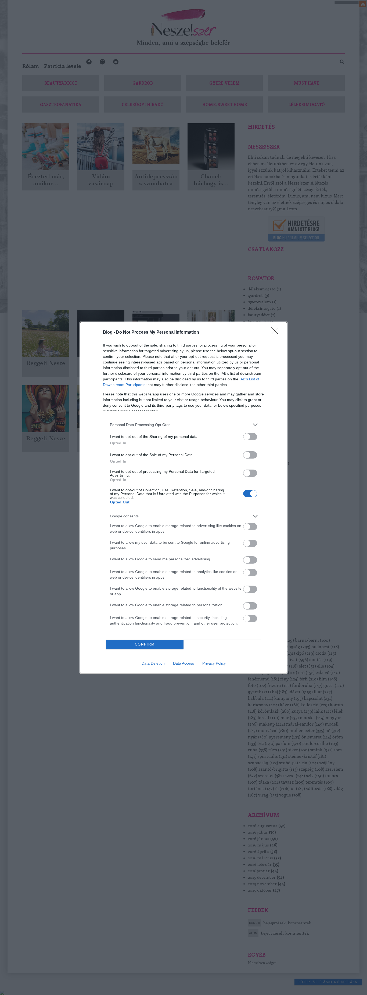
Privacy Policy (214, 663)
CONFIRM (145, 644)
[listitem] (183, 425)
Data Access (183, 663)
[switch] (250, 436)
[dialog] (183, 497)
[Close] (276, 332)
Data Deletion (153, 663)
